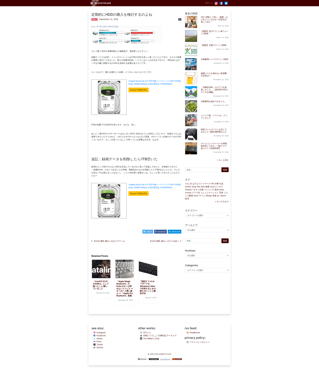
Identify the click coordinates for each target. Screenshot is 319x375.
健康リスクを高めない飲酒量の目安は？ (214, 74)
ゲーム (202, 195)
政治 (217, 189)
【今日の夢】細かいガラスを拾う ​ (164, 241)
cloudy (188, 192)
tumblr (188, 186)
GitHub (99, 347)
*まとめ (188, 183)
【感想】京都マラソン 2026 (213, 45)
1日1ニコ (209, 3)
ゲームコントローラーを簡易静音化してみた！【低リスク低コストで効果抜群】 (214, 145)
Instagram (101, 332)
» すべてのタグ (222, 201)
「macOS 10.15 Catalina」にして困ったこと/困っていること (101, 285)
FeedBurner (195, 332)
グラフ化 (196, 192)
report (223, 195)
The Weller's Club (151, 338)
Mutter (94, 19)
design (209, 195)
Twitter (149, 232)
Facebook (162, 232)
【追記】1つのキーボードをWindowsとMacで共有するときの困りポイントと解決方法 (148, 287)
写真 (221, 192)
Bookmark (176, 232)
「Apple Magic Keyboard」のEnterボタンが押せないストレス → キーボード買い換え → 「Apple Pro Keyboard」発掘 (124, 288)
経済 (187, 198)
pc (180, 19)
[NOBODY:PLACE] (101, 3)
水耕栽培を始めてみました (213, 101)
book (196, 195)
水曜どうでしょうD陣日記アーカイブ (159, 335)
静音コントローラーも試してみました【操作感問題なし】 (214, 130)
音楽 (215, 195)
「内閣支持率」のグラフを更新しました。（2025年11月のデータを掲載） (214, 89)
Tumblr (99, 344)
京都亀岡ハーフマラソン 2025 (214, 59)
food (212, 186)
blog (194, 186)
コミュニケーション (210, 192)
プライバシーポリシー (200, 342)
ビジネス (219, 186)
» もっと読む (223, 160)
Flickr (99, 341)
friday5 (188, 189)
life (212, 183)
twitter (99, 338)
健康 (207, 186)
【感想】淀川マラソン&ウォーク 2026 (214, 32)
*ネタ (194, 189)
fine (198, 186)
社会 (221, 183)
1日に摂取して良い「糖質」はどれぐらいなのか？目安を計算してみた (214, 19)
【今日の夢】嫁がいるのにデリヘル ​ (108, 241)
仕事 (217, 183)
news (221, 189)
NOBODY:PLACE (165, 354)
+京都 (200, 189)
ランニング (209, 189)
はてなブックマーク (202, 183)
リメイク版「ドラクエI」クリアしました (214, 116)
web (203, 186)
